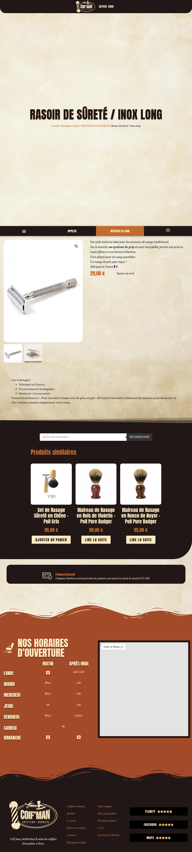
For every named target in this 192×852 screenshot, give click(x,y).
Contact (71, 835)
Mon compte (105, 806)
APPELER (72, 231)
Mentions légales (107, 821)
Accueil (55, 126)
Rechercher (139, 437)
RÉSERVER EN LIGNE (120, 231)
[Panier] (168, 230)
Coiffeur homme (76, 806)
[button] (24, 231)
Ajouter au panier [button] (51, 539)
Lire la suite (96, 539)
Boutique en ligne (70, 126)
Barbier (71, 814)
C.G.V (101, 828)
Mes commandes (107, 814)
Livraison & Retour (109, 835)
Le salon (71, 821)
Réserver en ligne (76, 828)
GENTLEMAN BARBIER (95, 126)
